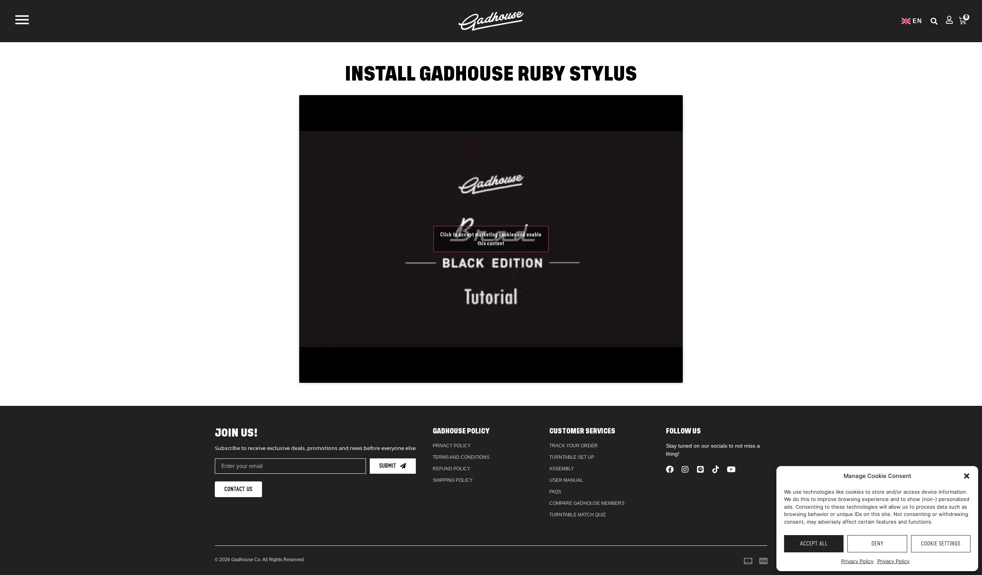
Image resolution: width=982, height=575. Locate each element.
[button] (966, 476)
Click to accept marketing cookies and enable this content (491, 239)
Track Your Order (573, 445)
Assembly (561, 468)
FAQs (555, 491)
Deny (877, 544)
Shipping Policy (453, 480)
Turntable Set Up (571, 457)
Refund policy (451, 468)
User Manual (566, 480)
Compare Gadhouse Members (586, 503)
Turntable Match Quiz (577, 514)
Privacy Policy (857, 561)
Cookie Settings (941, 544)
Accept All (814, 544)
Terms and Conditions (461, 457)
